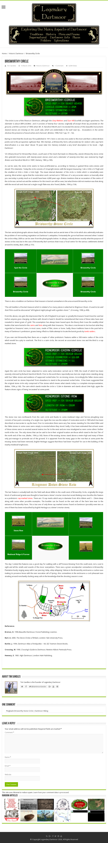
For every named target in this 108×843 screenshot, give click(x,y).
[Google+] (49, 836)
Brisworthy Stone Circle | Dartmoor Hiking (31, 711)
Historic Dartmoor (16, 53)
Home (4, 53)
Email (7, 766)
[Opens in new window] (20, 258)
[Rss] (47, 836)
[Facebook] (53, 836)
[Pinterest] (58, 836)
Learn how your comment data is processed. (51, 792)
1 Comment (59, 66)
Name (8, 757)
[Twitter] (55, 836)
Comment (9, 732)
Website (8, 774)
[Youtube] (61, 836)
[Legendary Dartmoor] (54, 12)
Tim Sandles (11, 66)
